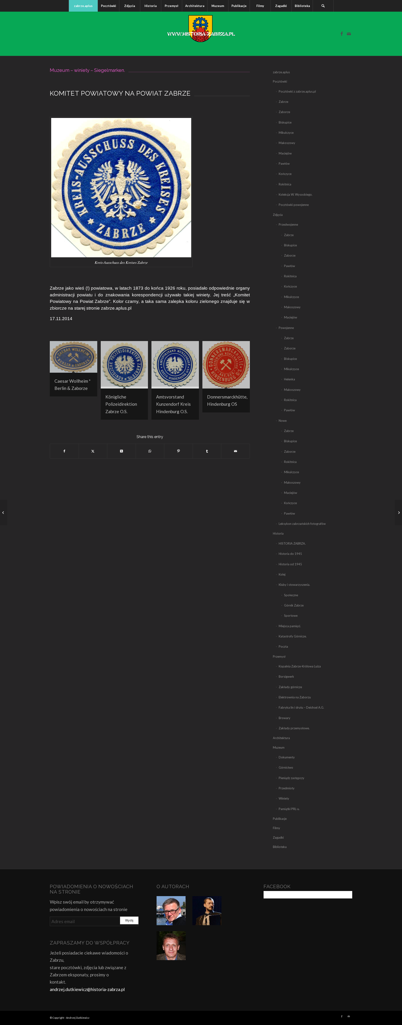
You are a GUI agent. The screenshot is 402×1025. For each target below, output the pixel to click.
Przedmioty (287, 788)
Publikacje (280, 819)
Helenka (289, 379)
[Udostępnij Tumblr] (207, 451)
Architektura (281, 738)
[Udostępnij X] (93, 451)
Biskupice (285, 122)
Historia (278, 533)
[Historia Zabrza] (201, 34)
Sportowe (291, 615)
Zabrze (283, 102)
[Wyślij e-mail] (235, 451)
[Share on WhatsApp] (150, 451)
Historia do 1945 (290, 554)
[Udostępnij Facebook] (64, 451)
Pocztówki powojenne (294, 205)
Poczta (283, 646)
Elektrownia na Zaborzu (295, 697)
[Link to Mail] (348, 33)
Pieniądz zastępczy (291, 778)
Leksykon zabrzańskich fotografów (302, 524)
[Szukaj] (323, 6)
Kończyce (285, 174)
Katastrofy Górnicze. (293, 636)
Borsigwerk (286, 676)
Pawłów (284, 163)
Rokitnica (285, 184)
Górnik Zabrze (294, 605)
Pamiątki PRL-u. (289, 809)
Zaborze (284, 112)
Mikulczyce (286, 132)
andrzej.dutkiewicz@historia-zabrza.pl (87, 989)
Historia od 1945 (290, 564)
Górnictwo (286, 767)
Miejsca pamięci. (290, 626)
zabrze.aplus (281, 72)
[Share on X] (121, 451)
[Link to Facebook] (341, 33)
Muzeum (279, 747)
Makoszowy (287, 143)
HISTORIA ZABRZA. (292, 543)
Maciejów (285, 153)
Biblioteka (280, 847)
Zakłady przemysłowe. (294, 728)
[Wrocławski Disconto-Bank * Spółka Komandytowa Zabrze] (3, 512)
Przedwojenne (288, 224)
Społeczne (291, 595)
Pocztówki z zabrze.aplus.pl (297, 91)
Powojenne (286, 328)
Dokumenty (287, 757)
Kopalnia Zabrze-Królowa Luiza (300, 666)
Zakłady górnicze (290, 687)
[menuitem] (83, 6)
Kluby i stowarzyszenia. (294, 584)
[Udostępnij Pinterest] (178, 451)
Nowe (283, 420)
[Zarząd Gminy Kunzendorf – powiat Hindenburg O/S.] (398, 512)
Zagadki (278, 837)
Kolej (282, 574)
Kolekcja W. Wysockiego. (295, 194)
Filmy (276, 828)
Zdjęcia (278, 215)
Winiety (284, 798)
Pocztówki (280, 81)
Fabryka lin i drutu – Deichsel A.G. (301, 707)
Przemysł (279, 656)
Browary (284, 718)
